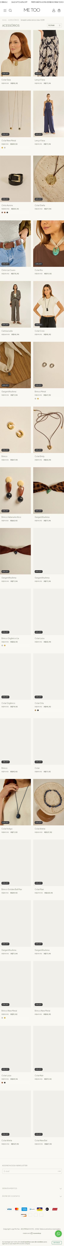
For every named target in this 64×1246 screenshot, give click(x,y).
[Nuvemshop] (32, 1234)
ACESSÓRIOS (13, 20)
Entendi (56, 1242)
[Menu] (4, 11)
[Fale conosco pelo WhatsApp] (58, 1233)
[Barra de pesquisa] (10, 11)
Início (4, 20)
